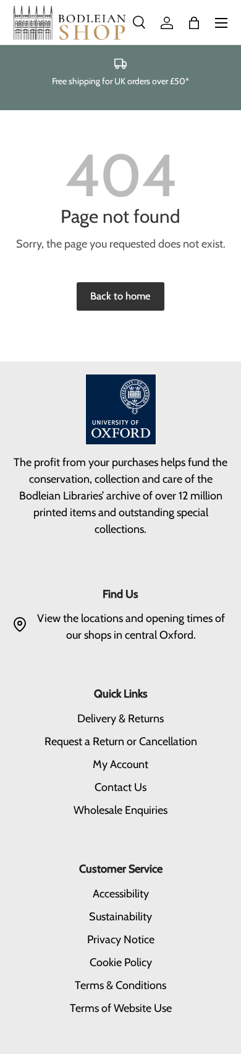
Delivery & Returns (120, 718)
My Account (120, 764)
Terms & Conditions (120, 985)
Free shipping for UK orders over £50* (120, 81)
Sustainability (120, 916)
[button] (194, 23)
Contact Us (120, 787)
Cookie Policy (121, 962)
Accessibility (121, 894)
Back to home (120, 296)
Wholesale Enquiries (120, 810)
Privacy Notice (120, 939)
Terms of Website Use (121, 1008)
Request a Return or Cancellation (120, 741)
